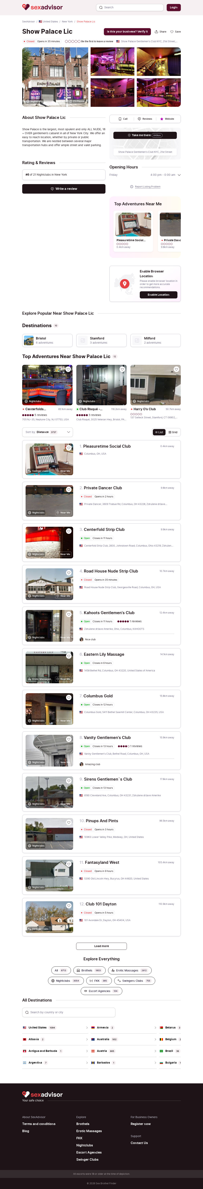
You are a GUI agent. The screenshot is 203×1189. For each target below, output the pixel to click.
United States (50, 21)
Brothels (82, 1124)
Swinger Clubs (87, 1159)
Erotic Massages (89, 1131)
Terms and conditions (39, 1124)
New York (67, 21)
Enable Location (158, 295)
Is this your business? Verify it (127, 32)
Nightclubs (84, 1145)
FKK (79, 1138)
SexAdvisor (28, 21)
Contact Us (139, 1143)
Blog (25, 1131)
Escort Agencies (89, 1152)
